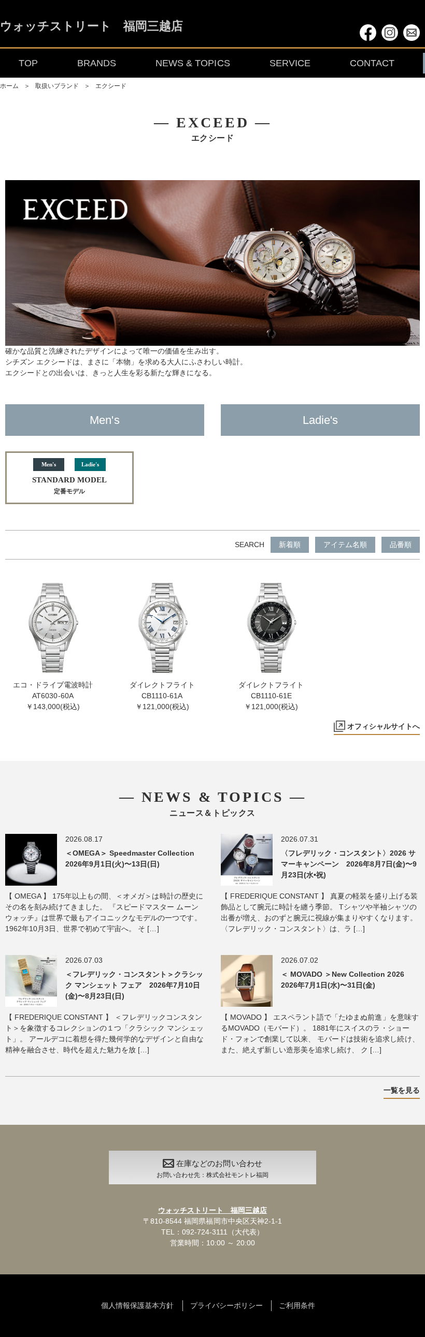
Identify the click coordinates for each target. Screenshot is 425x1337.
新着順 (290, 544)
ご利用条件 (297, 1305)
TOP (28, 63)
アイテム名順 (345, 544)
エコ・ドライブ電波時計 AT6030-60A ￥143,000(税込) (53, 696)
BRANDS (96, 63)
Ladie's (320, 420)
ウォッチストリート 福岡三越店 (91, 27)
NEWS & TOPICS (192, 63)
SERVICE (290, 63)
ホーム (9, 86)
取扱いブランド (57, 86)
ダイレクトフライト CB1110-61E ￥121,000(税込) (271, 696)
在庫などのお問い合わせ (212, 1169)
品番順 (401, 544)
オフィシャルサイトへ (383, 726)
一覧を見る (402, 1090)
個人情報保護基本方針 (137, 1305)
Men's (104, 420)
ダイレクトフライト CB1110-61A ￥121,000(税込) (162, 696)
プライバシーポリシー (226, 1305)
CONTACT (372, 63)
